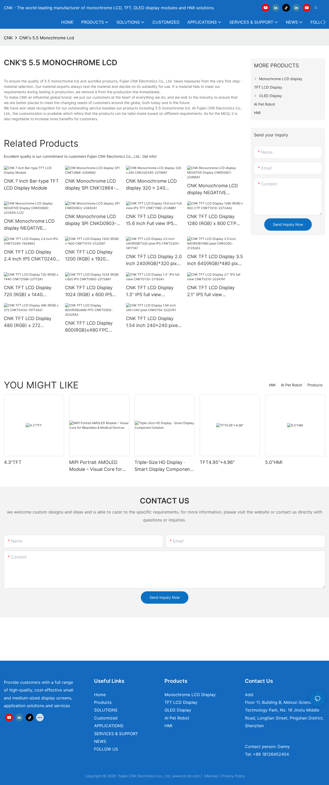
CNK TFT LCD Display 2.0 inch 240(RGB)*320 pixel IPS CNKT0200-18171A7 (154, 260)
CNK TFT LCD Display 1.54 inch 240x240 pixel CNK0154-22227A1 (152, 322)
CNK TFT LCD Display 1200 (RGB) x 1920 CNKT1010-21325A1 (89, 255)
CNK (8, 37)
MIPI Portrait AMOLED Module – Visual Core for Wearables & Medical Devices (95, 466)
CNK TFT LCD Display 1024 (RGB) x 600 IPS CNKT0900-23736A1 (89, 291)
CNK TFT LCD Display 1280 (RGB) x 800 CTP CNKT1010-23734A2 (211, 220)
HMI (272, 385)
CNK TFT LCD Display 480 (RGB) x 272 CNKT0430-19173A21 (27, 322)
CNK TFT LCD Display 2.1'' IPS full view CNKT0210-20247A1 (211, 291)
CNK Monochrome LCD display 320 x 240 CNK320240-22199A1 (151, 184)
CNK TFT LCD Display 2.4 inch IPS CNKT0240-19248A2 (31, 255)
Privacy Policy (233, 776)
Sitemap (211, 776)
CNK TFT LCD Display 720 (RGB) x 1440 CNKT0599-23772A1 (27, 291)
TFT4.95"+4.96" (217, 462)
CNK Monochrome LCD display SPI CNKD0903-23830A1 (90, 220)
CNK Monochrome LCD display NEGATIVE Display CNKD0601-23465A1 (212, 189)
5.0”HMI (273, 462)
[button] (324, 22)
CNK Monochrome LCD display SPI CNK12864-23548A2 (90, 184)
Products (315, 385)
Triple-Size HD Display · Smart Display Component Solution (163, 466)
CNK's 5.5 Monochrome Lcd (46, 37)
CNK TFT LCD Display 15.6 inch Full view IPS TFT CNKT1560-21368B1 (153, 220)
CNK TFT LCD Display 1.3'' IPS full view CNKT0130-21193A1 (149, 291)
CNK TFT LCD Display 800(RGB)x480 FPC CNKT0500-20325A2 (89, 326)
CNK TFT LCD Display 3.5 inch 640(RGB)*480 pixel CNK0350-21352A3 (215, 260)
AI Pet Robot (291, 385)
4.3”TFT (13, 462)
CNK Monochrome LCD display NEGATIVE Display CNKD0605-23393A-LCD (29, 224)
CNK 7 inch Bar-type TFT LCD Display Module (31, 184)
